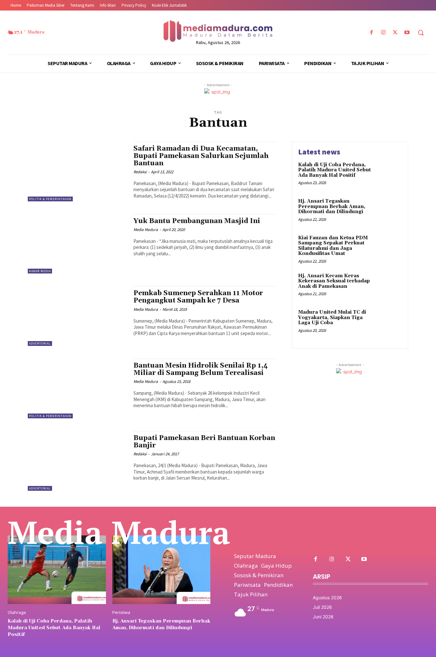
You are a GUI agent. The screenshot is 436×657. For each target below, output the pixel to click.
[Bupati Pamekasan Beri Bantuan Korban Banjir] (77, 461)
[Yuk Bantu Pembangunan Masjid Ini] (77, 244)
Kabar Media (40, 271)
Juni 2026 (323, 616)
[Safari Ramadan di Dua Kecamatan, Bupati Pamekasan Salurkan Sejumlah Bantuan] (77, 171)
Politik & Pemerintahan (50, 199)
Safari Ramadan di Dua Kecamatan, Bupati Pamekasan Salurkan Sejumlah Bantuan (200, 156)
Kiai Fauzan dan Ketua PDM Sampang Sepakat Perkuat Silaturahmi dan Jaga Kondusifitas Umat (333, 246)
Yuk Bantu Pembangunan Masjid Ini (196, 221)
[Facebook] (371, 32)
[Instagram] (383, 32)
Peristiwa (121, 612)
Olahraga (17, 612)
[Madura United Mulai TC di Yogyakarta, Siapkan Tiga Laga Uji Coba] (388, 322)
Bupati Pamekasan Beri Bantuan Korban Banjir (204, 442)
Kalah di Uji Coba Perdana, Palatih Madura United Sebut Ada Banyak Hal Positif (334, 170)
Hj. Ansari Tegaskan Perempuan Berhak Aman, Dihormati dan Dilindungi (331, 206)
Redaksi (140, 172)
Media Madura (145, 229)
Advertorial (40, 343)
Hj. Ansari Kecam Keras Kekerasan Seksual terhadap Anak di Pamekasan (334, 281)
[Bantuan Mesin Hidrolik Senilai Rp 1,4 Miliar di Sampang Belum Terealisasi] (77, 388)
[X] (395, 32)
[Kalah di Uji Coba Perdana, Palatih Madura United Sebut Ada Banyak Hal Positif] (388, 174)
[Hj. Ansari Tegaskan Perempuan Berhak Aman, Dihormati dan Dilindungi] (388, 211)
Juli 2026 (322, 607)
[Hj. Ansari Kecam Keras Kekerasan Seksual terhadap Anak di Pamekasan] (388, 285)
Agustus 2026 (327, 597)
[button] (420, 32)
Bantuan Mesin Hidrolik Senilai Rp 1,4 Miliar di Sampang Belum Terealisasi (200, 369)
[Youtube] (407, 32)
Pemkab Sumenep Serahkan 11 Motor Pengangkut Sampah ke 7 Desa (198, 297)
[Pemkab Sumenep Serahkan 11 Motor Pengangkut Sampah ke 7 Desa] (77, 316)
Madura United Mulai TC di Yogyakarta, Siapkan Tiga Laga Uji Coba (332, 317)
